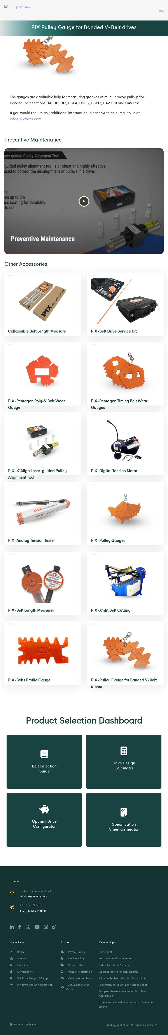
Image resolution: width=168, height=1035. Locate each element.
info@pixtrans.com (25, 119)
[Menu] (137, 10)
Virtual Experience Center (77, 987)
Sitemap (21, 958)
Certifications (25, 972)
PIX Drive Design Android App (34, 985)
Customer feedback (79, 978)
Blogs (20, 952)
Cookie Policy (76, 958)
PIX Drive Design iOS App (32, 978)
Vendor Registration (79, 972)
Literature (22, 965)
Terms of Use (75, 965)
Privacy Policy (76, 952)
